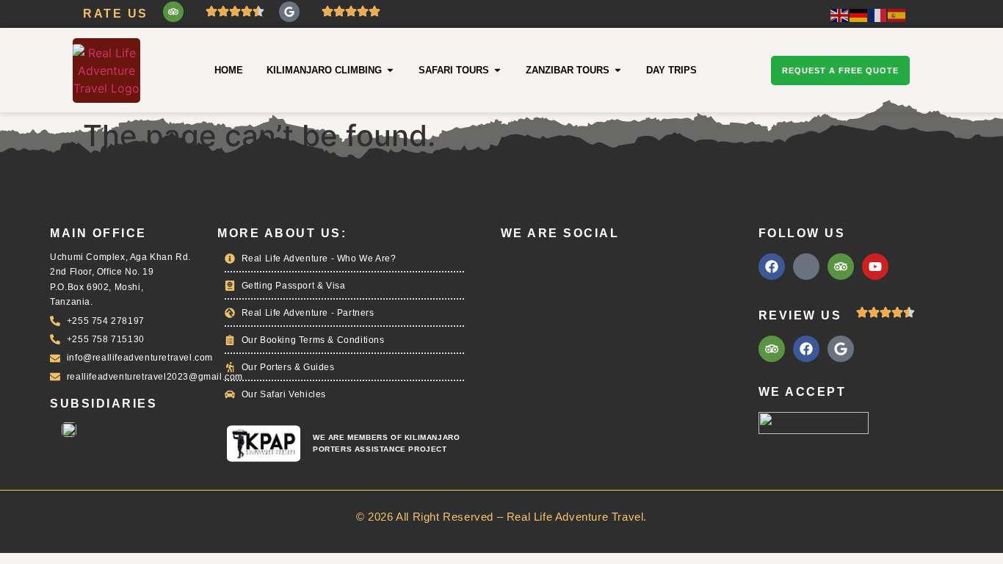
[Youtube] (875, 266)
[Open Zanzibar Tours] (618, 70)
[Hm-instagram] (806, 266)
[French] (878, 14)
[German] (859, 14)
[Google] (289, 11)
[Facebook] (771, 266)
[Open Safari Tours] (497, 70)
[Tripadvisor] (173, 11)
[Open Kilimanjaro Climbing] (390, 70)
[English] (840, 14)
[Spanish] (897, 14)
